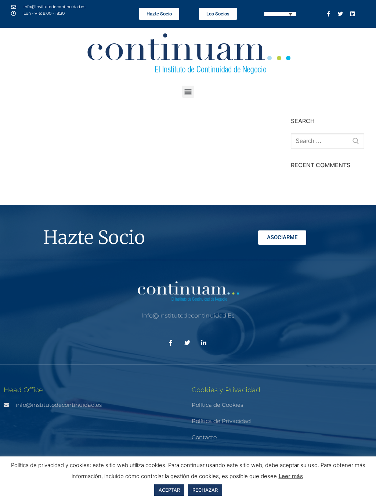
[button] (188, 92)
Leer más (291, 476)
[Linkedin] (352, 14)
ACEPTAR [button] (169, 490)
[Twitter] (340, 14)
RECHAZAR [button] (205, 490)
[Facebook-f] (328, 14)
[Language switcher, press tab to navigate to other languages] (280, 14)
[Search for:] (327, 141)
